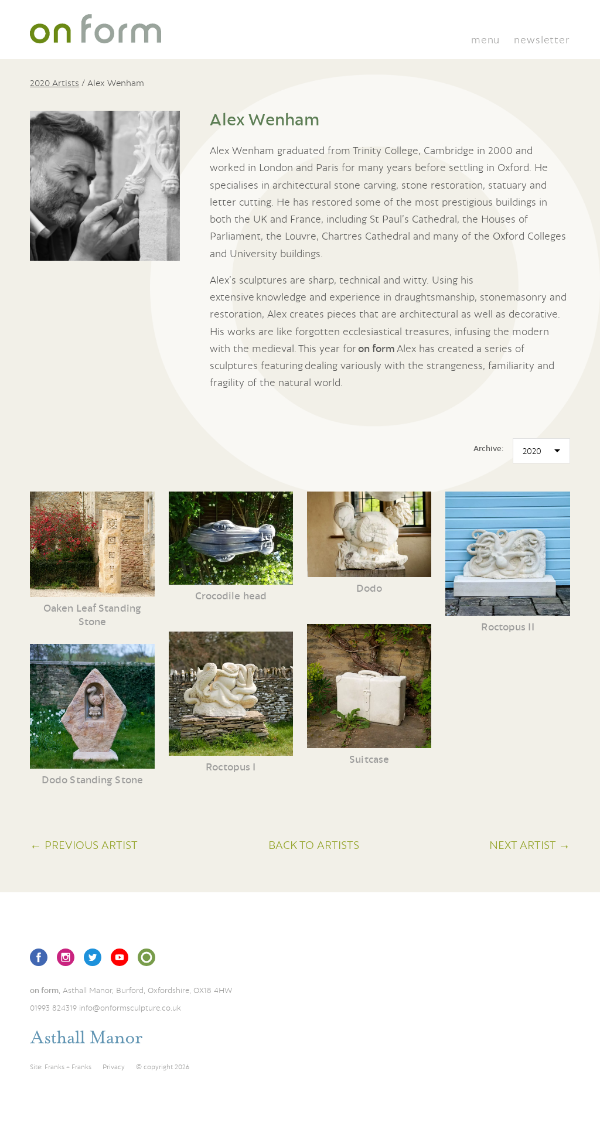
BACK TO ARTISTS (313, 844)
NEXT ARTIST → (529, 844)
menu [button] (485, 39)
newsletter (542, 39)
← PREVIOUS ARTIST (84, 844)
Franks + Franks (68, 1067)
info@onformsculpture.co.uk (130, 1007)
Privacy (114, 1067)
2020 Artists (54, 82)
